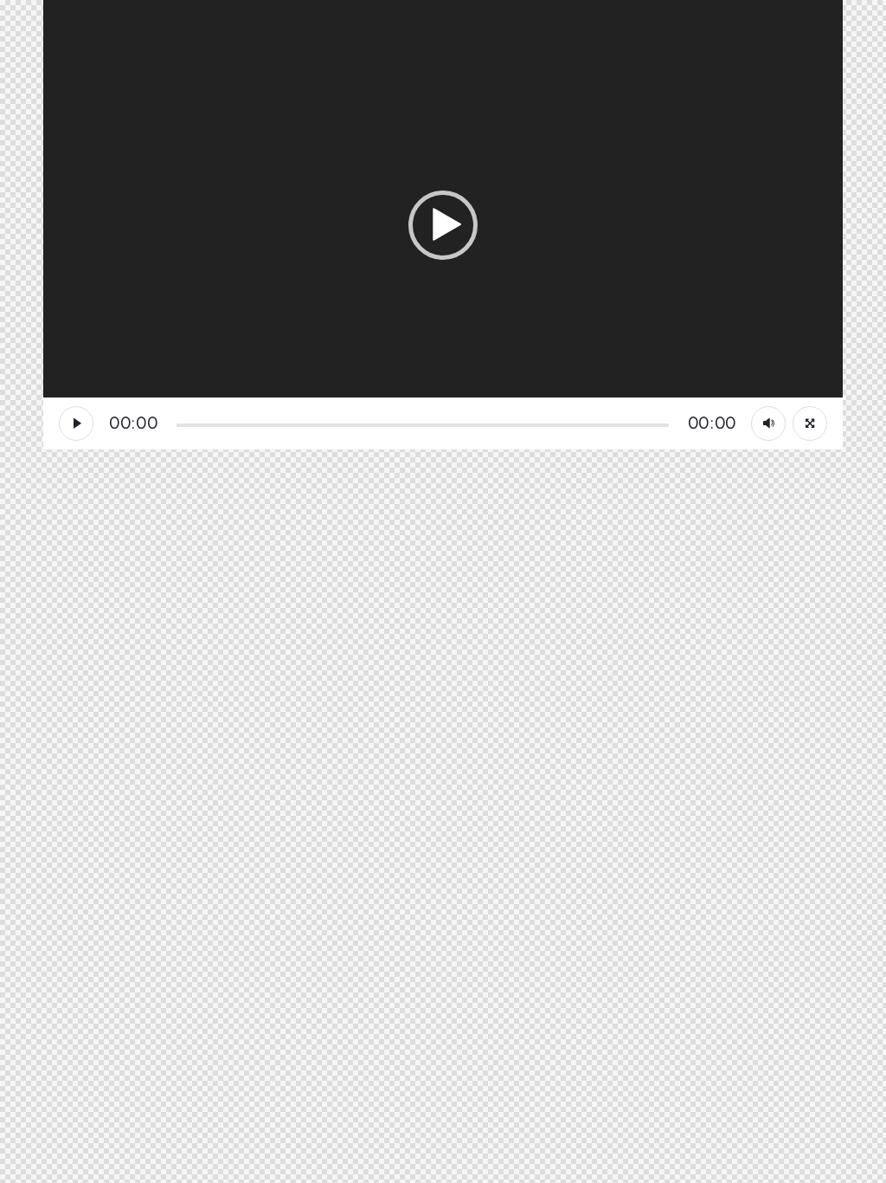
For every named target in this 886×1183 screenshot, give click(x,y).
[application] (443, 224)
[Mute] (768, 423)
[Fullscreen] (810, 423)
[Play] (76, 423)
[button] (443, 225)
